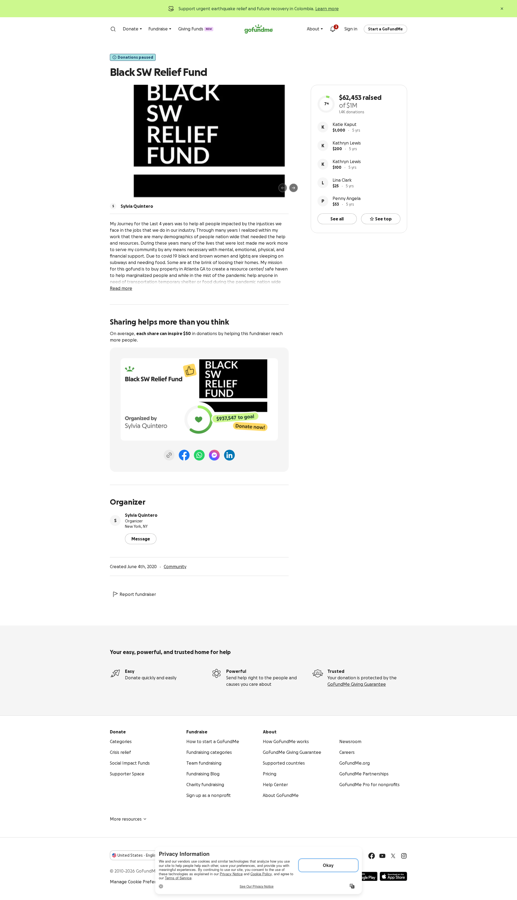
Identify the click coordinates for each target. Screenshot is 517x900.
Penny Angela (347, 198)
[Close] (502, 8)
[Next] (293, 188)
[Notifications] (332, 29)
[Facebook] (184, 455)
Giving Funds (195, 28)
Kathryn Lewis (347, 142)
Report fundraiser (138, 594)
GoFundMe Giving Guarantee (356, 684)
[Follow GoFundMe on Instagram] (404, 855)
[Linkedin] (229, 455)
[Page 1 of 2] (119, 190)
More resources (126, 819)
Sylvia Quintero (141, 515)
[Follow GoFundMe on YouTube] (382, 855)
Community (175, 566)
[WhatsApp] (199, 455)
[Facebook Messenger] (214, 455)
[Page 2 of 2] (124, 190)
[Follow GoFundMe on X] (393, 855)
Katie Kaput (345, 124)
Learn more (327, 8)
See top (383, 218)
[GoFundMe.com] (258, 29)
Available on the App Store (393, 876)
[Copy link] (169, 455)
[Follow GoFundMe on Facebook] (371, 855)
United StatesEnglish (137, 855)
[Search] (113, 29)
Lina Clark (342, 180)
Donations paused (135, 57)
